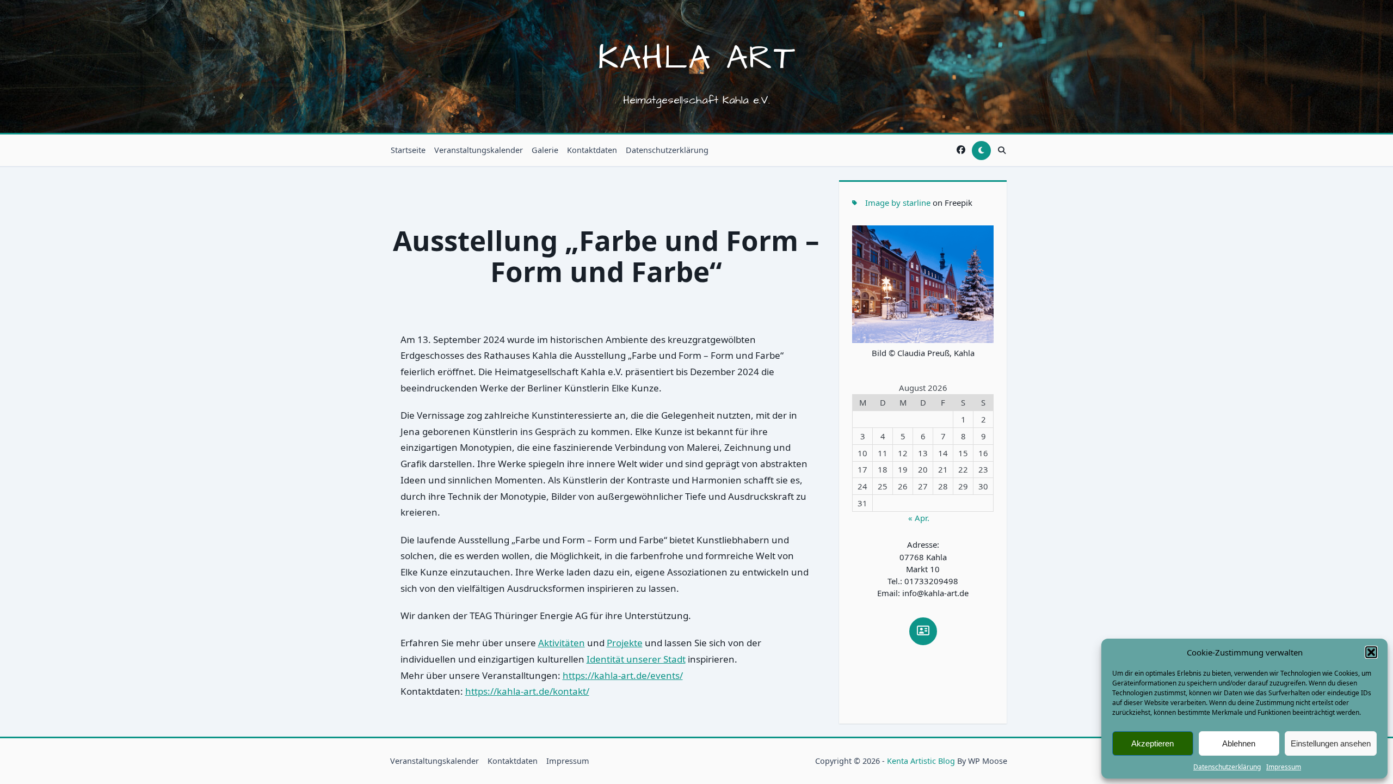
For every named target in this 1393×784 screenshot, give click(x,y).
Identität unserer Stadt (636, 659)
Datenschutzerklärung (1227, 766)
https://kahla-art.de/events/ (623, 675)
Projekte (625, 642)
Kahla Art (696, 58)
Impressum (1283, 766)
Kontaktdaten (592, 150)
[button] (1371, 652)
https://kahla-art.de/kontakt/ (527, 691)
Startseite (408, 150)
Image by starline (897, 202)
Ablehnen (1238, 743)
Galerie (545, 150)
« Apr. (918, 517)
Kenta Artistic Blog (921, 761)
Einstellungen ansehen (1331, 743)
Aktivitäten (561, 642)
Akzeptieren (1152, 743)
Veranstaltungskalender (478, 150)
